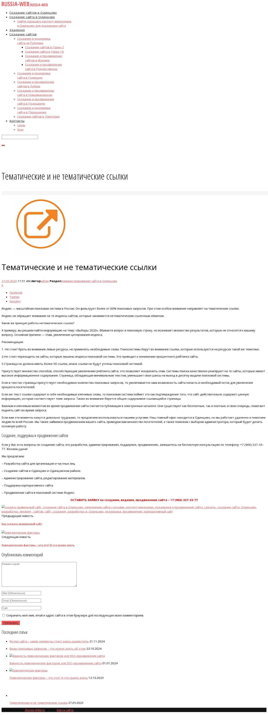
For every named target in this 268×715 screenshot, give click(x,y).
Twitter (14, 297)
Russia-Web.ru (34, 710)
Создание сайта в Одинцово (32, 17)
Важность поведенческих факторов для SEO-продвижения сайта (55, 663)
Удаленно (17, 30)
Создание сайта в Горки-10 (44, 52)
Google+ (15, 301)
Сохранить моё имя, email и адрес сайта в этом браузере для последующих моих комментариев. (75, 615)
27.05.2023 (9, 281)
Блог (20, 129)
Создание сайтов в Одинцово (33, 13)
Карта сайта (65, 710)
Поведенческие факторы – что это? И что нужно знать (38, 545)
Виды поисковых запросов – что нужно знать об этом (47, 648)
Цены (21, 125)
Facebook (15, 292)
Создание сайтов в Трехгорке (38, 116)
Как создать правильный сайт (22, 524)
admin (45, 281)
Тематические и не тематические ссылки (38, 703)
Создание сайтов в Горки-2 (44, 47)
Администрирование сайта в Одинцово (89, 281)
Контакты (17, 121)
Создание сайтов (23, 34)
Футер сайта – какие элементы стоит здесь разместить (49, 641)
